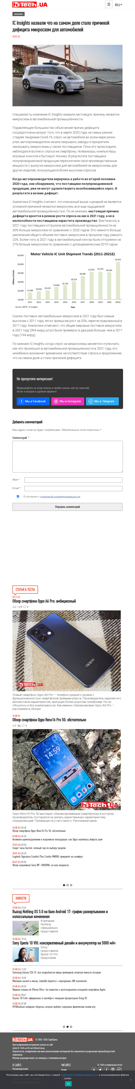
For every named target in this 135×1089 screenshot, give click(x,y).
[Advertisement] (41, 556)
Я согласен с (51, 496)
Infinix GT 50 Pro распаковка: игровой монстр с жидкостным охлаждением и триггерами (58, 856)
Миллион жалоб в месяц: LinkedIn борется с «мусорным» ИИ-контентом (49, 981)
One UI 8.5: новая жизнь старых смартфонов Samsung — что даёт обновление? (53, 839)
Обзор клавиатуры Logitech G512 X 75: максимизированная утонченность (49, 848)
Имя (16, 479)
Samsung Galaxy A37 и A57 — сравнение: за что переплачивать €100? (48, 865)
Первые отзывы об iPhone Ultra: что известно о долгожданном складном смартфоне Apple (58, 989)
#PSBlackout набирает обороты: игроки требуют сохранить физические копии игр (53, 1007)
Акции (63, 1069)
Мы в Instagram (70, 401)
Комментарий (21, 438)
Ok (68, 1083)
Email (16, 488)
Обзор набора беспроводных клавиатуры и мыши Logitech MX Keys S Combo (51, 831)
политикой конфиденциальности (60, 496)
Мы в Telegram (104, 401)
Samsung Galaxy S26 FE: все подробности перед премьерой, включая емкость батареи (56, 972)
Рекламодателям (20, 1068)
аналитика (18, 14)
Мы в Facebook (35, 401)
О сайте (16, 1065)
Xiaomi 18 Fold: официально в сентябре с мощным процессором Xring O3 (49, 998)
